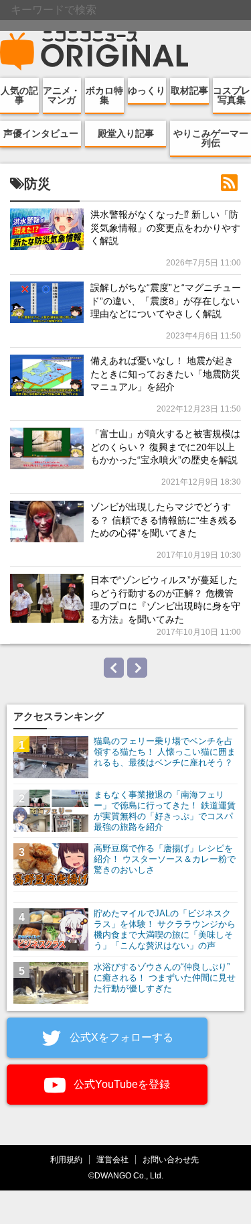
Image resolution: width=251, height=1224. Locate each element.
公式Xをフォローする (120, 1037)
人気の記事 (19, 95)
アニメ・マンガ (61, 95)
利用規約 (66, 1159)
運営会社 (112, 1159)
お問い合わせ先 (171, 1159)
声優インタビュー (40, 133)
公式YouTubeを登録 (120, 1084)
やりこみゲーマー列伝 (210, 138)
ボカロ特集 (104, 95)
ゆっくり (146, 90)
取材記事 (189, 90)
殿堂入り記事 (126, 133)
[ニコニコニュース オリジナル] (94, 51)
